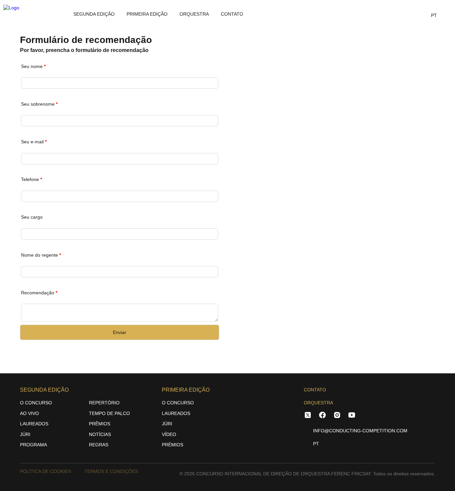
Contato (232, 14)
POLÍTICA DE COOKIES (45, 471)
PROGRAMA (33, 444)
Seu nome (33, 66)
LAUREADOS (34, 423)
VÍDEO (169, 434)
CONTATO (315, 389)
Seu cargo (32, 217)
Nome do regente (41, 255)
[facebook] (322, 416)
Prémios (172, 444)
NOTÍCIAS (100, 434)
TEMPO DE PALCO (109, 413)
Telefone (31, 179)
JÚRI (25, 434)
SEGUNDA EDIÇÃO (94, 14)
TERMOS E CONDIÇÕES (111, 471)
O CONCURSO (36, 402)
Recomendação (39, 292)
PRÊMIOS (99, 423)
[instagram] (337, 416)
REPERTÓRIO (104, 402)
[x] (308, 416)
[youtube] (352, 416)
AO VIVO (29, 413)
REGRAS (98, 444)
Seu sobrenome (39, 104)
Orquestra (194, 14)
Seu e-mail (34, 141)
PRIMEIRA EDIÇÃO (147, 14)
